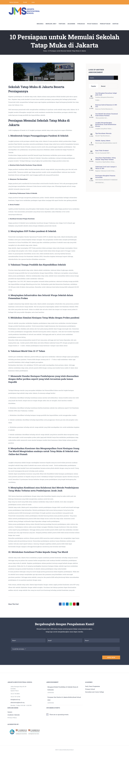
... (107, 118)
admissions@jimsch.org (17, 702)
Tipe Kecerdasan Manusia (103, 133)
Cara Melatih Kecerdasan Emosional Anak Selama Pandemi (106, 114)
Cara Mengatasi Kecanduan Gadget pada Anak (106, 94)
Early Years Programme (92, 686)
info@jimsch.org (15, 699)
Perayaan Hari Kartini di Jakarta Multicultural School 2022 (64, 698)
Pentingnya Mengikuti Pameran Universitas (105, 176)
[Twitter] (63, 604)
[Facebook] (60, 604)
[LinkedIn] (67, 604)
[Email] (78, 604)
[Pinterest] (74, 604)
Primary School (90, 689)
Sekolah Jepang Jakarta (102, 140)
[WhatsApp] (70, 604)
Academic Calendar (14, 715)
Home (45, 51)
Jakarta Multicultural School (66, 749)
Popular (93, 86)
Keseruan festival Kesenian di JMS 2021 (106, 105)
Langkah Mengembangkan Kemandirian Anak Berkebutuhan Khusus (105, 124)
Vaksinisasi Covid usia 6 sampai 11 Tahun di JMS (106, 167)
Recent (103, 86)
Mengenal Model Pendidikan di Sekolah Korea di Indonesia (62, 688)
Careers (10, 712)
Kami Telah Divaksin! (102, 150)
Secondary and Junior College (94, 692)
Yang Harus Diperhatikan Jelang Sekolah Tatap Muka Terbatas (105, 158)
